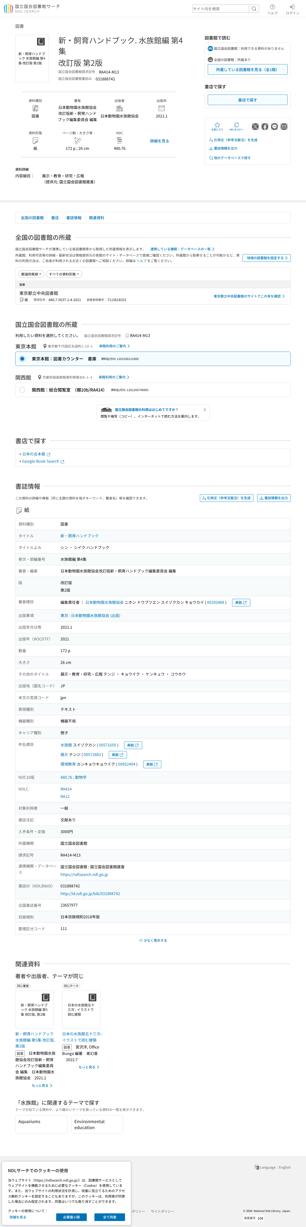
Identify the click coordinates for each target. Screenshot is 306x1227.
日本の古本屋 (34, 454)
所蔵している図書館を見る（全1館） (247, 69)
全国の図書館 (32, 217)
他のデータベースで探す (232, 157)
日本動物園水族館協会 (104, 602)
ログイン (292, 13)
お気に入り (217, 129)
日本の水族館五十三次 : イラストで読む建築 (82, 1037)
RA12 (65, 796)
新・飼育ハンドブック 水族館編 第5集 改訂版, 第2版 (35, 1040)
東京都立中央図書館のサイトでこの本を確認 (247, 296)
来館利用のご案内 (112, 345)
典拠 (238, 602)
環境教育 (68, 764)
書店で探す (247, 100)
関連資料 (96, 217)
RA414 (66, 789)
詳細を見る (159, 141)
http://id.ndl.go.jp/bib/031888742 (90, 893)
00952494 (126, 764)
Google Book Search (41, 461)
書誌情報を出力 (225, 148)
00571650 (107, 745)
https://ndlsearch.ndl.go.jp (84, 874)
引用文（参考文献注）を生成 (235, 139)
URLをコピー (236, 129)
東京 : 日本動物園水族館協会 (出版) (90, 615)
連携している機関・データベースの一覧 (180, 249)
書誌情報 (74, 217)
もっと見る (40, 1085)
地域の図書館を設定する (265, 257)
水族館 (66, 745)
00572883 (92, 754)
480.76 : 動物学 (73, 777)
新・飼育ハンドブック (79, 535)
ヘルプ (273, 13)
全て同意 (109, 1217)
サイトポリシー (162, 1211)
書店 (55, 217)
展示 (64, 754)
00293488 (215, 602)
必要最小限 (71, 1217)
